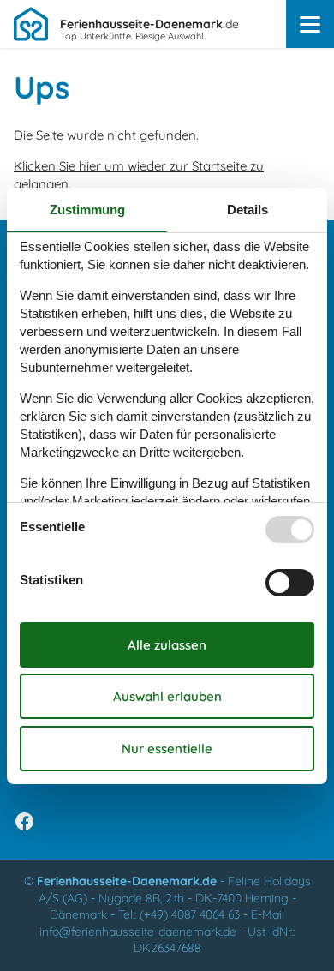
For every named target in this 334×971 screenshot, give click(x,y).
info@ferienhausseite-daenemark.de (137, 931)
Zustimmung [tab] (87, 209)
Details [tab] (247, 209)
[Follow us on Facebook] (24, 821)
